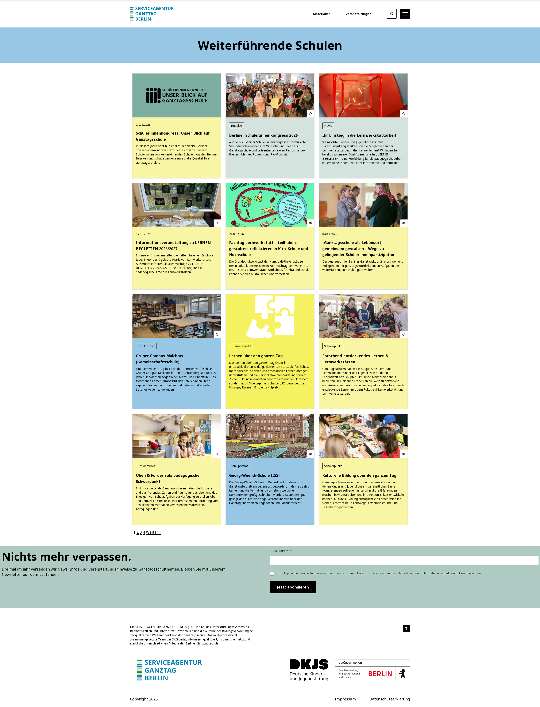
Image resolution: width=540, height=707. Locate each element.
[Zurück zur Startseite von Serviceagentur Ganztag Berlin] (169, 670)
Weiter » (153, 532)
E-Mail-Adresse (281, 551)
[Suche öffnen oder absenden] (392, 14)
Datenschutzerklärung (443, 573)
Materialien (322, 14)
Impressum (345, 699)
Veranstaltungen (358, 14)
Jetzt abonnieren (293, 587)
